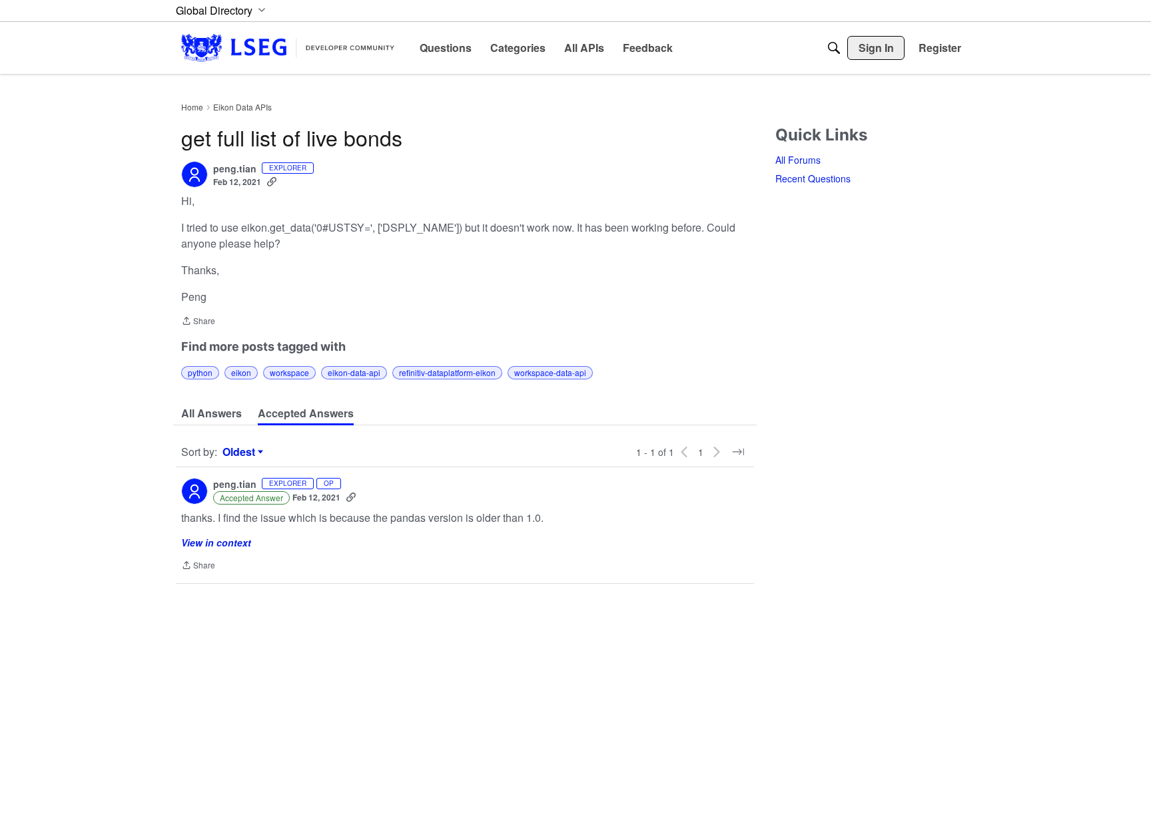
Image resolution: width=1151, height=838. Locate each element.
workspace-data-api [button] (550, 372)
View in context (216, 542)
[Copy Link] (272, 182)
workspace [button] (289, 372)
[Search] (834, 48)
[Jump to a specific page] (738, 452)
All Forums (798, 159)
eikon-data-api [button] (354, 372)
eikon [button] (241, 372)
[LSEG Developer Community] (287, 47)
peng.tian (234, 169)
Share (198, 322)
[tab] (211, 413)
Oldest (240, 452)
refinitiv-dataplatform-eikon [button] (447, 372)
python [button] (200, 372)
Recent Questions (813, 178)
